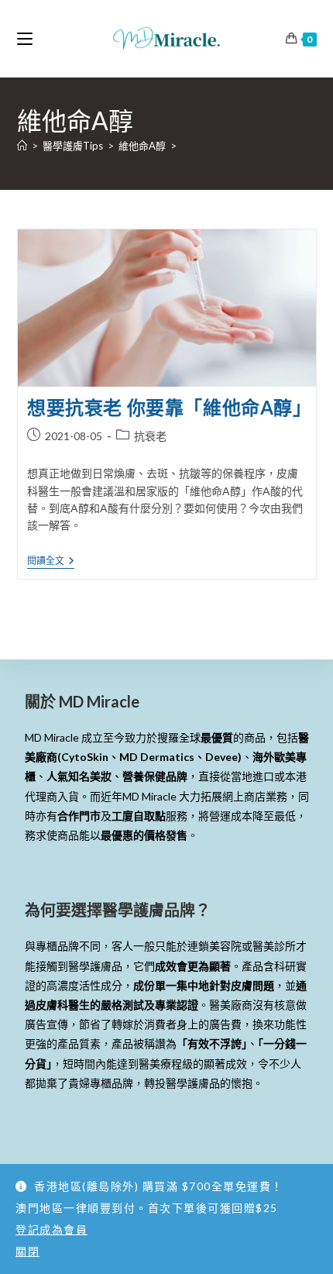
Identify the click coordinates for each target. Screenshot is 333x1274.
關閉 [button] (27, 1251)
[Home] (22, 145)
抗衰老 (150, 435)
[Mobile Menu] (25, 38)
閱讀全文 (50, 561)
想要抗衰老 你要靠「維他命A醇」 (169, 407)
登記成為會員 (51, 1229)
